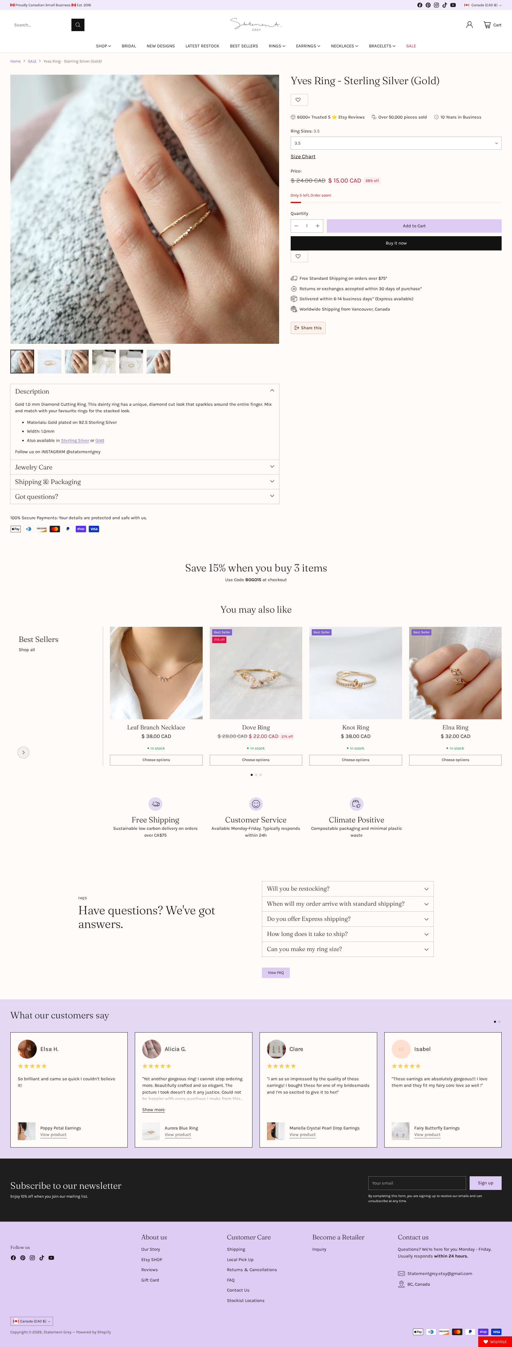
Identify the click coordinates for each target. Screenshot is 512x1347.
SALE (32, 61)
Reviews (149, 1269)
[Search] (77, 25)
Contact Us (238, 1290)
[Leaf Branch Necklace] (156, 673)
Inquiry (319, 1249)
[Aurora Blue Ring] (151, 1131)
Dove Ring (256, 727)
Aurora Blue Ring (181, 1128)
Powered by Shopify (93, 1332)
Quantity (299, 213)
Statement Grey (57, 1332)
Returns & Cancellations (252, 1269)
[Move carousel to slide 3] (261, 775)
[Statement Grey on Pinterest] (428, 6)
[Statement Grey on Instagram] (436, 6)
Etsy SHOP (151, 1259)
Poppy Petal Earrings (60, 1128)
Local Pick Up (240, 1259)
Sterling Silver (75, 440)
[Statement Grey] (256, 25)
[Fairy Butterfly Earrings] (400, 1131)
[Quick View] (195, 634)
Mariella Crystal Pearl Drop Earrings (324, 1128)
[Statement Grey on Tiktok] (445, 6)
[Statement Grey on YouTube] (453, 6)
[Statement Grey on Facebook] (420, 6)
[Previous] (12, 696)
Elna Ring (455, 727)
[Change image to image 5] (131, 361)
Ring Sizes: (305, 131)
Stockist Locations (246, 1300)
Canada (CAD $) (484, 5)
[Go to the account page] (469, 25)
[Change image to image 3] (77, 361)
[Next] (499, 696)
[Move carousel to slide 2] (256, 775)
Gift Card (150, 1280)
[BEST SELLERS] (23, 752)
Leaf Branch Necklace (156, 727)
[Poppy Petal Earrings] (27, 1131)
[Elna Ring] (455, 673)
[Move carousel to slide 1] (252, 775)
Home (15, 61)
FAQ (231, 1280)
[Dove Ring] (256, 673)
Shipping (236, 1249)
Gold (99, 440)
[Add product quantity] (317, 226)
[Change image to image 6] (158, 361)
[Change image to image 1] (22, 361)
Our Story (150, 1249)
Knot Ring (355, 727)
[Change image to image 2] (49, 361)
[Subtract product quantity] (296, 226)
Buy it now (396, 243)
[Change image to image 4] (104, 361)
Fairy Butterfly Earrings (437, 1128)
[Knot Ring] (355, 673)
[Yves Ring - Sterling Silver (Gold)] (144, 209)
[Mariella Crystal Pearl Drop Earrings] (276, 1131)
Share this (311, 327)
